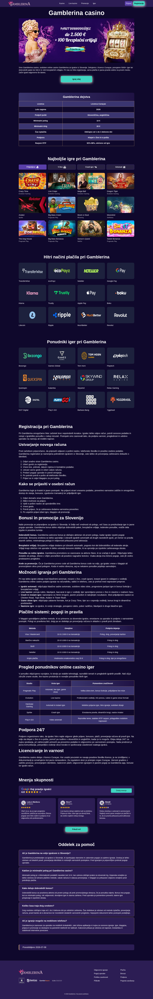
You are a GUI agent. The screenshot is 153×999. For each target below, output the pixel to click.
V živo (60, 167)
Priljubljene (31, 167)
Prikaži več (76, 829)
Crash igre (89, 167)
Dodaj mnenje (121, 790)
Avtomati (118, 167)
